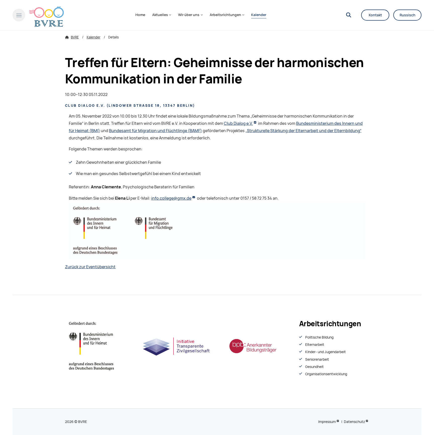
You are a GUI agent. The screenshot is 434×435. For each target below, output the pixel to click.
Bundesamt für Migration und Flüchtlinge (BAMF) (155, 130)
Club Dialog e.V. (238, 123)
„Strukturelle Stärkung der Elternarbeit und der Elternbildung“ (303, 130)
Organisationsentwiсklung (326, 374)
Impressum (327, 421)
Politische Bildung (319, 337)
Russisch (407, 15)
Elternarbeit (314, 344)
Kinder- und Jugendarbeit (325, 352)
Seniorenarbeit (317, 359)
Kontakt (375, 15)
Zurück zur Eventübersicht (90, 266)
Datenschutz (354, 421)
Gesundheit (314, 366)
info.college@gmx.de (171, 198)
